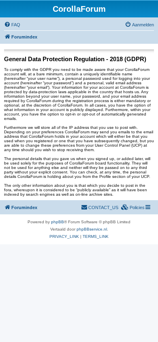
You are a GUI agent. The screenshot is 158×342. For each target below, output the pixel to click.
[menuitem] (12, 25)
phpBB (57, 222)
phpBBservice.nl (92, 229)
